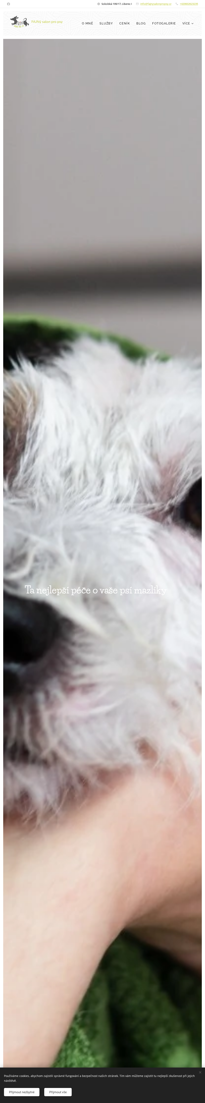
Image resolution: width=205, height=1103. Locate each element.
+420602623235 (189, 4)
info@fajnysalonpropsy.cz (155, 4)
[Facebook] (8, 4)
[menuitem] (88, 23)
